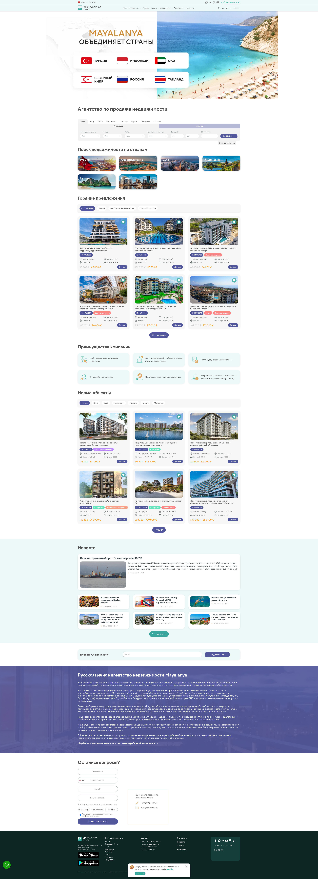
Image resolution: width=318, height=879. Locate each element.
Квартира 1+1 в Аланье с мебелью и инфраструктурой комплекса (96, 249)
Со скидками (159, 335)
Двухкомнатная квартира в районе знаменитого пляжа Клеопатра (213, 307)
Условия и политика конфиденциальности (92, 872)
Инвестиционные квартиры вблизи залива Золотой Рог (99, 502)
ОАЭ (100, 121)
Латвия (157, 121)
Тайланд (108, 852)
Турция (83, 121)
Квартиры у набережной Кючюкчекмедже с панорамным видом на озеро (156, 444)
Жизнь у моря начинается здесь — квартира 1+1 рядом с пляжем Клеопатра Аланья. (102, 307)
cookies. (170, 869)
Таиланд (124, 121)
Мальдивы (145, 121)
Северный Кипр (111, 844)
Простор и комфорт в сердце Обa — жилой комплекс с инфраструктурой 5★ (155, 307)
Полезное (178, 8)
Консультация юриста (150, 844)
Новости (181, 842)
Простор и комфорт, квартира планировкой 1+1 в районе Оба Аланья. (158, 249)
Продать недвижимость (150, 841)
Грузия (134, 121)
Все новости (159, 634)
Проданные (109, 860)
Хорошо (140, 873)
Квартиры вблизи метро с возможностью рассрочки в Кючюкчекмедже (99, 444)
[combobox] (82, 780)
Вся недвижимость (131, 8)
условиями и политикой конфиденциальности (97, 815)
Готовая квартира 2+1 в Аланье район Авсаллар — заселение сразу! (213, 249)
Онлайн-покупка (148, 849)
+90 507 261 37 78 (88, 2)
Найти (229, 136)
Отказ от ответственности (118, 872)
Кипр (92, 121)
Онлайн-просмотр (149, 847)
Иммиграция (165, 8)
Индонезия (111, 121)
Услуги (154, 8)
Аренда (146, 8)
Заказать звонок (232, 2)
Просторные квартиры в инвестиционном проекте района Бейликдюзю (210, 444)
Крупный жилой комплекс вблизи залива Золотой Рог (158, 502)
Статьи (180, 846)
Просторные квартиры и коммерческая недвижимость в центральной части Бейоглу (211, 502)
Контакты (190, 8)
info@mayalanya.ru (149, 808)
